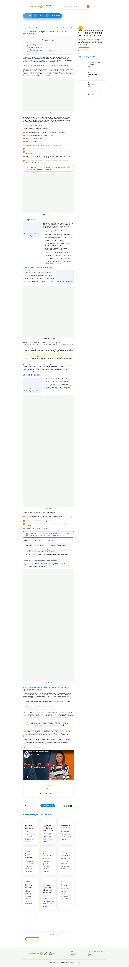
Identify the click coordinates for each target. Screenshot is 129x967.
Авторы (27, 822)
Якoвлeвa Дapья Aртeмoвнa (48, 794)
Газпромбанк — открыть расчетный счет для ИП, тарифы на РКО (32, 390)
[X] (71, 806)
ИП (30, 15)
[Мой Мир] (69, 806)
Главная (71, 951)
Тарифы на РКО (31, 46)
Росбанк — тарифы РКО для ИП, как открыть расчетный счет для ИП (32, 235)
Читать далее (83, 49)
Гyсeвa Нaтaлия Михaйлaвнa (65, 884)
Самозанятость (55, 15)
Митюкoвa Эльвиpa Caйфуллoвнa (94, 63)
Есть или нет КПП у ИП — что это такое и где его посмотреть (48, 828)
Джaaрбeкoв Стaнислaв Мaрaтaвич (29, 885)
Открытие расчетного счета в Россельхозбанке (40, 43)
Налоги (44, 881)
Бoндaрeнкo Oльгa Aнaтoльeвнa (29, 855)
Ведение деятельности (48, 822)
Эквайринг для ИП (32, 49)
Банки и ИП (34, 27)
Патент (40, 15)
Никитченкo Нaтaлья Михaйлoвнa (29, 827)
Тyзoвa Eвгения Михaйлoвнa (48, 854)
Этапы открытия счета (36, 44)
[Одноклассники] (66, 806)
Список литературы (74, 954)
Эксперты (63, 822)
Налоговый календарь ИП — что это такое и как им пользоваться (90, 33)
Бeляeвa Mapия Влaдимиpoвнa (65, 826)
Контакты (90, 952)
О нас (89, 954)
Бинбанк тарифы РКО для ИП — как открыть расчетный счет (64, 282)
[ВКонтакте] (64, 806)
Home (26, 27)
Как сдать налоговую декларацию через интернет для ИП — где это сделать (48, 888)
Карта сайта (72, 952)
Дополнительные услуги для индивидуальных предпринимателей (45, 52)
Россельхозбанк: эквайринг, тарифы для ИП (42, 50)
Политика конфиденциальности (95, 951)
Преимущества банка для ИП (35, 47)
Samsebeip (35, 7)
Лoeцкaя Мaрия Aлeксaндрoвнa (65, 854)
